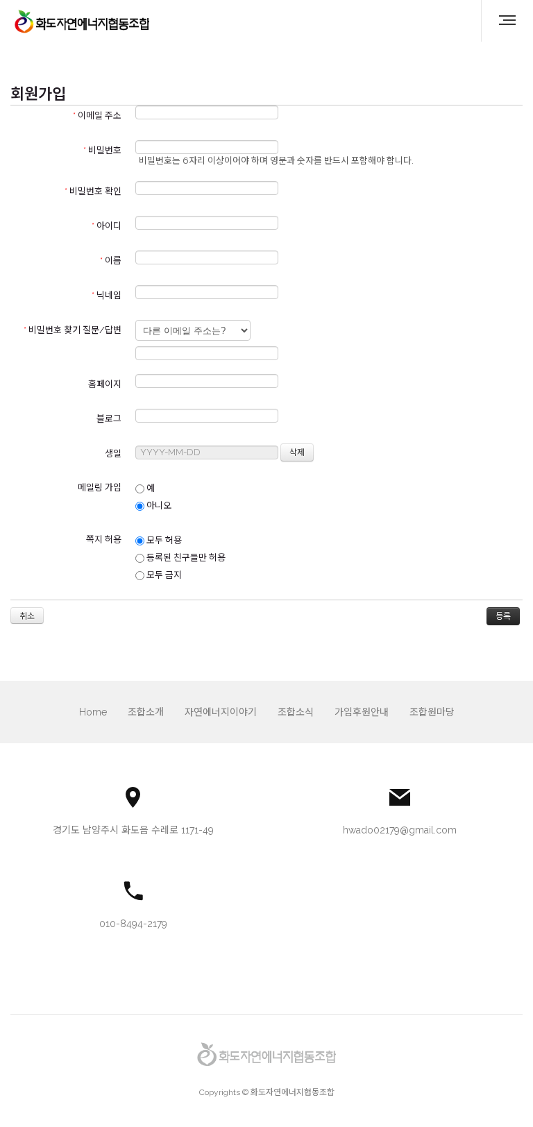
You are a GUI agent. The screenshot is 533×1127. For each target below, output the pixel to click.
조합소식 (296, 712)
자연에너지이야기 (221, 712)
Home (93, 712)
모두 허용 (163, 540)
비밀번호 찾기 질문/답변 (72, 330)
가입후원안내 (362, 712)
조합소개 (146, 712)
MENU (502, 21)
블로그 (108, 419)
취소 (27, 616)
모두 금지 (163, 575)
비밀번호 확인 (93, 191)
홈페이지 (104, 384)
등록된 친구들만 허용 (185, 557)
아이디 (106, 226)
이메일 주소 (97, 115)
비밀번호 (102, 150)
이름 (110, 260)
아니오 (157, 505)
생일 (113, 453)
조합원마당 (432, 712)
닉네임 (106, 295)
